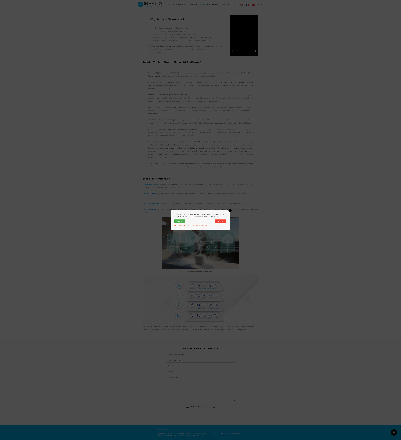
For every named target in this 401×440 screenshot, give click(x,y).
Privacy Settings (192, 225)
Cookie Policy (203, 225)
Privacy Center (179, 225)
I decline (220, 221)
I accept (179, 221)
